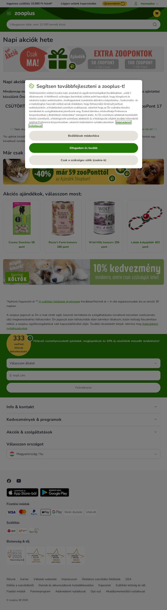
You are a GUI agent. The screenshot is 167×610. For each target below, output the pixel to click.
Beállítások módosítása (83, 136)
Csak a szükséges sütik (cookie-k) (83, 160)
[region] (83, 124)
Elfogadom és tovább (83, 148)
